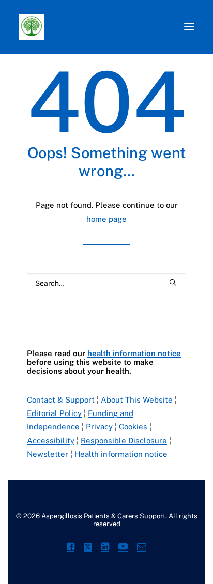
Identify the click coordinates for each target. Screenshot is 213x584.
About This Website (137, 399)
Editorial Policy (54, 413)
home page (106, 218)
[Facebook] (70, 548)
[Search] (106, 283)
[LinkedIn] (105, 548)
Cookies (133, 426)
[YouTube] (123, 548)
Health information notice (121, 454)
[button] (189, 27)
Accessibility (50, 440)
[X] (88, 548)
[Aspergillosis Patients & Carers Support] (90, 27)
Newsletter (47, 454)
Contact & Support (61, 399)
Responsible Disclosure (124, 440)
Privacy (99, 426)
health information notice (134, 353)
